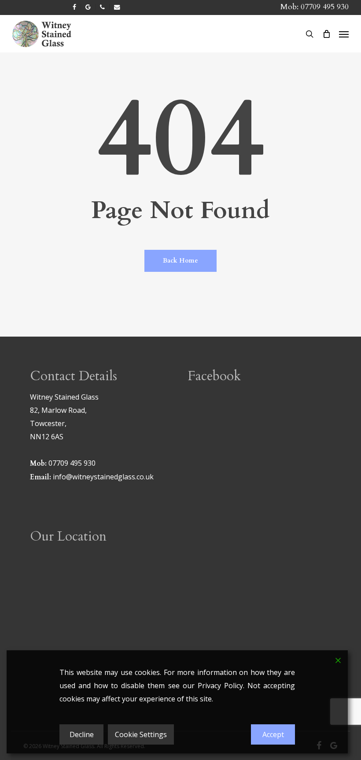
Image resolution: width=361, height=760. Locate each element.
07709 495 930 (325, 6)
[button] (344, 34)
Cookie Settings (141, 734)
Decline (82, 734)
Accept (273, 734)
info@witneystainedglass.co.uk (103, 477)
